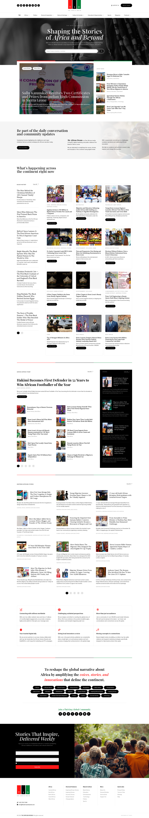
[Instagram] (24, 5)
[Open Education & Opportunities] (103, 15)
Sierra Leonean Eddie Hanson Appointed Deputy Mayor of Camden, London (120, 547)
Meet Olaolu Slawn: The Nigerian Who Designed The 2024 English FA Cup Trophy (80, 547)
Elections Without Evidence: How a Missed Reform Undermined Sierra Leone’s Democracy (116, 253)
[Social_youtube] (35, 5)
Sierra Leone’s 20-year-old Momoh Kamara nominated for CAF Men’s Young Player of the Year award (38, 432)
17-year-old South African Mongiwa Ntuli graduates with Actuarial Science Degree (120, 495)
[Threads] (30, 5)
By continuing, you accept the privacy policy (29, 763)
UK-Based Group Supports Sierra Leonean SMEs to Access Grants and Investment (78, 432)
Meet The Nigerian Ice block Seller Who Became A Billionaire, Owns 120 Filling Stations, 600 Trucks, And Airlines (41, 572)
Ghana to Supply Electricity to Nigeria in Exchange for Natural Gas (80, 456)
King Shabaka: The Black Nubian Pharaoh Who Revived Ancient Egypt (26, 296)
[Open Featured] (130, 15)
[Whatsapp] (38, 5)
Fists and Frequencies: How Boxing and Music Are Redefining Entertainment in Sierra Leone (88, 253)
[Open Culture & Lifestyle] (83, 15)
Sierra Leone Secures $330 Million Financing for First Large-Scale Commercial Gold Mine (116, 339)
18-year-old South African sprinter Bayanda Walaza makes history (120, 450)
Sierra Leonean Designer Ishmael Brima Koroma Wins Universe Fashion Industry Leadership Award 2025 (88, 339)
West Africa (37, 68)
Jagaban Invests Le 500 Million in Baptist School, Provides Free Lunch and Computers (59, 211)
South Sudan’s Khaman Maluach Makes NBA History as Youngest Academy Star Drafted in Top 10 (121, 381)
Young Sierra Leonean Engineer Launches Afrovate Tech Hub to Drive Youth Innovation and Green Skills (117, 210)
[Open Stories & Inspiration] (53, 15)
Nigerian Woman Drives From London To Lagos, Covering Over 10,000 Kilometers (81, 572)
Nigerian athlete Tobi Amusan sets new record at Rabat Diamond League (121, 404)
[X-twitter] (27, 5)
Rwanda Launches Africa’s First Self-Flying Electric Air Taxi (78, 444)
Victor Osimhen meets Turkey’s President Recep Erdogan (121, 427)
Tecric (130, 815)
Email (17, 757)
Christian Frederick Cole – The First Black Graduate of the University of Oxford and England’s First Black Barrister (27, 276)
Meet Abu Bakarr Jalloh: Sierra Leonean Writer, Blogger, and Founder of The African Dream (40, 521)
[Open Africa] (28, 15)
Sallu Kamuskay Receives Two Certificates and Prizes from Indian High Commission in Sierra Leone (56, 96)
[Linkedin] (21, 5)
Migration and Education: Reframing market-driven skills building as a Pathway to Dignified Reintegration (87, 210)
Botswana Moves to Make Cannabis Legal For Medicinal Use (118, 75)
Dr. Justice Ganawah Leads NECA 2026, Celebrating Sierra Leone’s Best (59, 252)
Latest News (26, 68)
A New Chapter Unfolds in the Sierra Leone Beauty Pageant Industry (58, 295)
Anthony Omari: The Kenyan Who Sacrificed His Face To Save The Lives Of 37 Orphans (119, 572)
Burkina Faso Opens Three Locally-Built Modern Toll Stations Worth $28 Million (80, 420)
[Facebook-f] (18, 5)
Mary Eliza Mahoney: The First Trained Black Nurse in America (27, 214)
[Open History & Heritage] (68, 15)
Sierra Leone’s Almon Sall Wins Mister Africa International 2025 (40, 420)
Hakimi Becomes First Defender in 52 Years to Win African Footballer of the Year (53, 382)
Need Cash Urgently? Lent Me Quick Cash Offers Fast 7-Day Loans (116, 108)
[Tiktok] (33, 5)
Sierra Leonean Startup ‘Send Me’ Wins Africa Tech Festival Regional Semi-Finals (79, 408)
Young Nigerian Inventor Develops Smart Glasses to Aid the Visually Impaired (80, 495)
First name (18, 750)
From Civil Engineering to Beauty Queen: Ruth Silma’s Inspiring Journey (117, 297)
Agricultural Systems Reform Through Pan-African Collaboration (116, 97)
